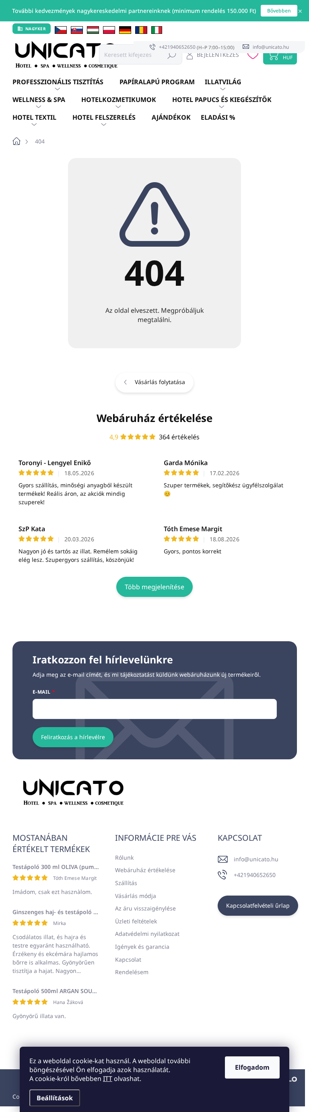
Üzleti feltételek (136, 921)
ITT (107, 1078)
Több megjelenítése (154, 586)
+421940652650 (255, 875)
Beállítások (55, 1097)
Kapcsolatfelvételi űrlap (258, 905)
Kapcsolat (128, 959)
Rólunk (124, 857)
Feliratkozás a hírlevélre (73, 737)
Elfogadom (252, 1067)
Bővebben (279, 10)
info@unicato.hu (256, 859)
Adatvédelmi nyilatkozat (147, 933)
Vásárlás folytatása (160, 382)
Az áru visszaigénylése (145, 908)
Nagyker (35, 28)
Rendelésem (131, 972)
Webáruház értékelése (154, 418)
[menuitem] (65, 82)
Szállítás (126, 883)
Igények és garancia (142, 946)
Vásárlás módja (135, 896)
